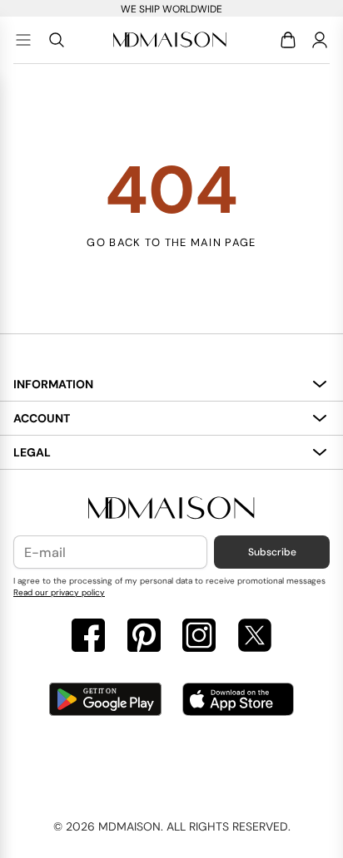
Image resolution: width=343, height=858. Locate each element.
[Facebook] (88, 637)
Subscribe (272, 552)
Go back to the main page (171, 242)
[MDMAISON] (169, 40)
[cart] (291, 40)
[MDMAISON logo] (171, 508)
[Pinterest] (144, 637)
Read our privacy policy (59, 592)
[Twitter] (254, 637)
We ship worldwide (171, 9)
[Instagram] (199, 637)
